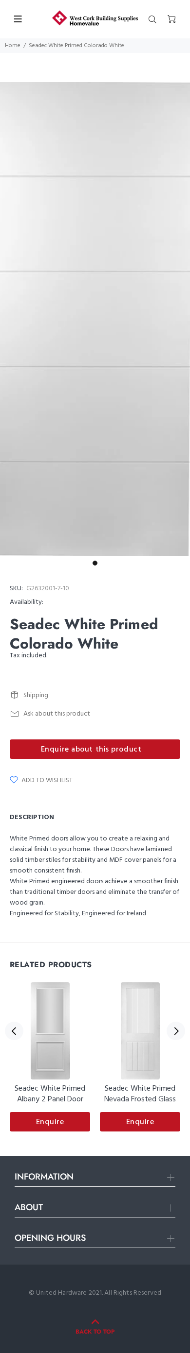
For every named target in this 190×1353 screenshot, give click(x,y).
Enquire (50, 1122)
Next (176, 1031)
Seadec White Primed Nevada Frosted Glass (140, 1094)
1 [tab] (95, 563)
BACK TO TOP (95, 1331)
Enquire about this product (91, 749)
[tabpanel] (95, 319)
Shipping (35, 695)
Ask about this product (56, 713)
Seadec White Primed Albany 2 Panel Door (50, 1094)
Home (12, 46)
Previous (14, 1031)
